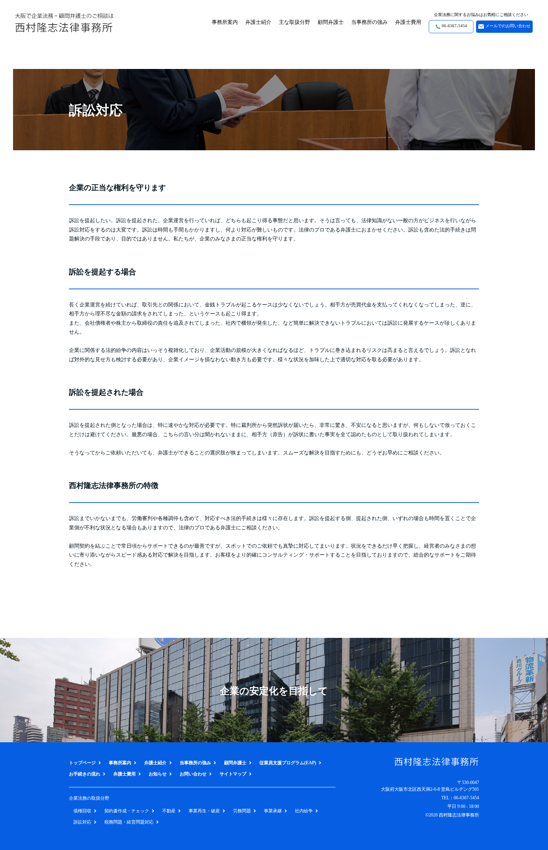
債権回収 (82, 810)
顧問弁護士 (331, 22)
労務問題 (242, 810)
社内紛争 (304, 810)
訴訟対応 (82, 822)
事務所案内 (225, 22)
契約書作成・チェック (126, 810)
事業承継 (273, 810)
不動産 (169, 810)
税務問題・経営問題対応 (129, 822)
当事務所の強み (369, 22)
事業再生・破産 (204, 810)
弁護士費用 (408, 22)
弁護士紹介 (258, 22)
